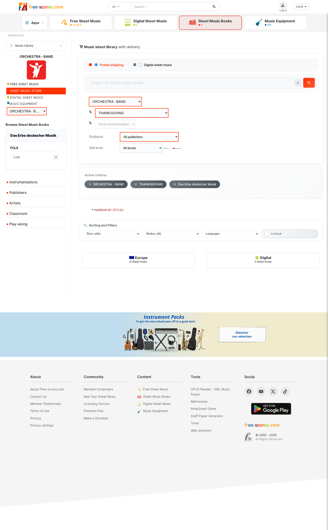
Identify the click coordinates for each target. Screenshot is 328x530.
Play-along (17, 224)
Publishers (17, 192)
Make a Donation (96, 418)
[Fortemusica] (248, 437)
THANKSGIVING (151, 184)
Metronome (199, 401)
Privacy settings (42, 425)
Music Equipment (155, 411)
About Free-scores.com (47, 389)
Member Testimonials (45, 404)
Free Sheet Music (155, 389)
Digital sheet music (158, 65)
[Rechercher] (214, 6)
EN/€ (299, 6)
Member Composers (98, 389)
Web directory (201, 430)
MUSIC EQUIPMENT (23, 104)
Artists (14, 203)
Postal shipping (112, 65)
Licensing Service (96, 404)
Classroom (17, 213)
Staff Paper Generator (207, 416)
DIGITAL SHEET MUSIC (26, 97)
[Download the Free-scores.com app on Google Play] (271, 409)
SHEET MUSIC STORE (25, 91)
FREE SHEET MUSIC (24, 84)
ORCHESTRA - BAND (108, 184)
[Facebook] (249, 391)
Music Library (24, 45)
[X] (273, 391)
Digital (263, 259)
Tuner (195, 423)
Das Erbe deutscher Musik (197, 184)
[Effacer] (297, 82)
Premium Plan (94, 411)
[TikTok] (285, 391)
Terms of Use (39, 411)
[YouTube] (261, 391)
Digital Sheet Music (157, 404)
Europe (139, 259)
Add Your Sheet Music (100, 396)
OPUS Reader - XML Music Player (210, 391)
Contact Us (38, 396)
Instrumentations (22, 182)
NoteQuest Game (203, 408)
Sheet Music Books (157, 396)
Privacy (35, 418)
